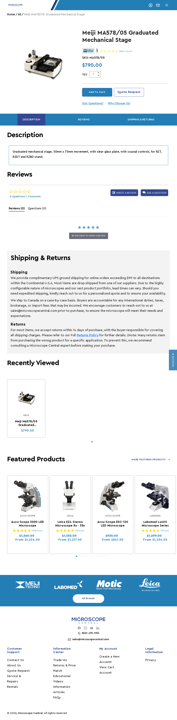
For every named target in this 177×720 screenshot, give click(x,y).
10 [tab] (107, 556)
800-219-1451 (90, 633)
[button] (154, 192)
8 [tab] (101, 556)
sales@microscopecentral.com (90, 639)
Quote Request (129, 92)
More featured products (148, 459)
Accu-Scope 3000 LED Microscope (27, 523)
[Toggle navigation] (167, 5)
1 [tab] (92, 442)
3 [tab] (83, 556)
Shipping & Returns (141, 119)
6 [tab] (94, 556)
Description (31, 119)
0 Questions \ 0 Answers (25, 196)
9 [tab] (104, 556)
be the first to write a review (88, 236)
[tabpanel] (26, 408)
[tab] (17, 209)
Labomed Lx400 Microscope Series (155, 523)
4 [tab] (87, 556)
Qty (84, 74)
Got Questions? (92, 103)
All (19, 14)
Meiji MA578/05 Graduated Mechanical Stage (26, 423)
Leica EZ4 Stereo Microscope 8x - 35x (70, 523)
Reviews (84, 119)
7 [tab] (97, 556)
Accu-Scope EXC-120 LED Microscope (112, 523)
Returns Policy (87, 335)
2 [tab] (80, 556)
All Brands (88, 598)
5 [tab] (90, 556)
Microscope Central (30, 713)
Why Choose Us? (119, 103)
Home (11, 14)
